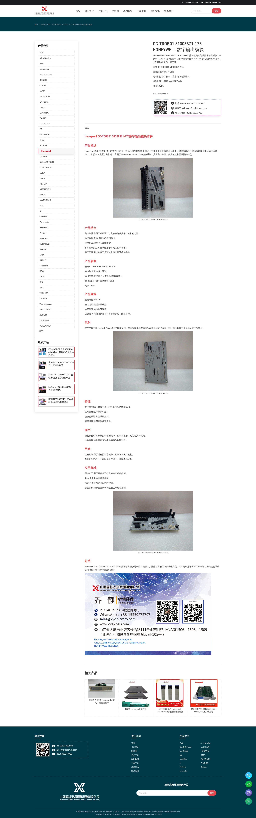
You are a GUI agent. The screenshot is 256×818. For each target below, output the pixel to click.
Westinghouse (45, 304)
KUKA (42, 173)
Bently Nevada (45, 74)
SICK (41, 277)
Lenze (42, 178)
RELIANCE (44, 244)
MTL (41, 205)
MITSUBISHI (45, 189)
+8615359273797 (193, 113)
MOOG (42, 195)
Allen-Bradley (45, 58)
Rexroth (42, 249)
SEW (41, 271)
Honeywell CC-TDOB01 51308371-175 (171, 55)
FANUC (42, 118)
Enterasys (43, 102)
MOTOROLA (45, 200)
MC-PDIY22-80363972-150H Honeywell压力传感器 (203, 710)
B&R (41, 63)
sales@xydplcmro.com (212, 2)
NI (40, 211)
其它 (41, 331)
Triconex (43, 298)
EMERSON (44, 96)
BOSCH (43, 80)
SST (41, 287)
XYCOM (43, 315)
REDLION (43, 238)
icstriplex (43, 156)
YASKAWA (44, 320)
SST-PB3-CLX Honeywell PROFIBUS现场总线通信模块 (170, 710)
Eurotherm (44, 113)
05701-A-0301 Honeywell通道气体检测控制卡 (102, 701)
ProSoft (42, 233)
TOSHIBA (43, 293)
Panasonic (44, 222)
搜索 (216, 11)
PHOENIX (44, 227)
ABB (41, 53)
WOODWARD (45, 309)
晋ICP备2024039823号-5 (152, 814)
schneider (43, 266)
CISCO (42, 85)
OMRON (43, 216)
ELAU (42, 91)
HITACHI (43, 145)
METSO (43, 184)
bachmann (44, 69)
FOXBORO (44, 124)
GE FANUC (44, 134)
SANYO (43, 260)
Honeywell (162, 94)
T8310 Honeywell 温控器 (136, 709)
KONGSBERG (46, 167)
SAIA (41, 255)
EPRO (42, 107)
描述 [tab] (87, 127)
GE (40, 129)
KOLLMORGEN (46, 162)
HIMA (42, 140)
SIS (41, 282)
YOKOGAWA (45, 326)
